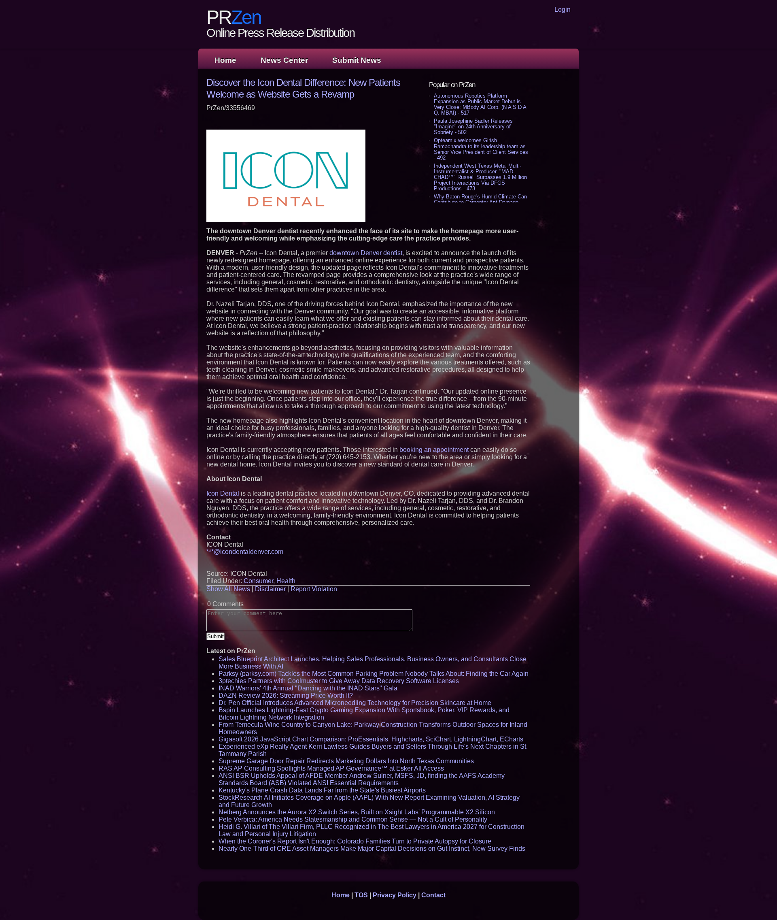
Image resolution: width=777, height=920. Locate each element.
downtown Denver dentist (365, 252)
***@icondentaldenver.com (244, 551)
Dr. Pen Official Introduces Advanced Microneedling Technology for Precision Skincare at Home (355, 702)
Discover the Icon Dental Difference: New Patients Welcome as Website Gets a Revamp (303, 88)
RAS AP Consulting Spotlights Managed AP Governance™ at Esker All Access (331, 768)
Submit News (356, 60)
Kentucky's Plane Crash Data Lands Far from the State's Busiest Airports (322, 790)
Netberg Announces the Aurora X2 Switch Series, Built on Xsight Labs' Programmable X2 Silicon (357, 812)
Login (562, 9)
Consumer (258, 580)
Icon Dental (222, 493)
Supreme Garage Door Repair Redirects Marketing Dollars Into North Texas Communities (346, 761)
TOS (361, 895)
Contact (433, 895)
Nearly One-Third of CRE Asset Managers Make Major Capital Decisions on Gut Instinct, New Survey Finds (372, 848)
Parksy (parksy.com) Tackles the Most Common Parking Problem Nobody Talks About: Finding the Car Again (374, 673)
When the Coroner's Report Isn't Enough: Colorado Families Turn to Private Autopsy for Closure (355, 841)
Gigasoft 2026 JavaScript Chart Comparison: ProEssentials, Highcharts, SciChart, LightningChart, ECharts (371, 739)
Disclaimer (270, 589)
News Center (284, 60)
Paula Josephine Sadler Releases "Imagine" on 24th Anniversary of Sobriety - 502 (473, 126)
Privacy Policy (394, 895)
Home (225, 60)
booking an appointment (434, 449)
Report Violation (314, 589)
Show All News (228, 589)
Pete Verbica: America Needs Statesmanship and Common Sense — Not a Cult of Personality (353, 819)
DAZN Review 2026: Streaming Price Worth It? (286, 695)
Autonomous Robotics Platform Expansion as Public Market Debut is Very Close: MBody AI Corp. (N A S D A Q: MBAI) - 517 (480, 104)
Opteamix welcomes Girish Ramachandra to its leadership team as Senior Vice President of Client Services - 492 (481, 148)
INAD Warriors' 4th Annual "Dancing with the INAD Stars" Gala (308, 688)
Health (285, 580)
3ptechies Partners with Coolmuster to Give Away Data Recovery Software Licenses (339, 680)
